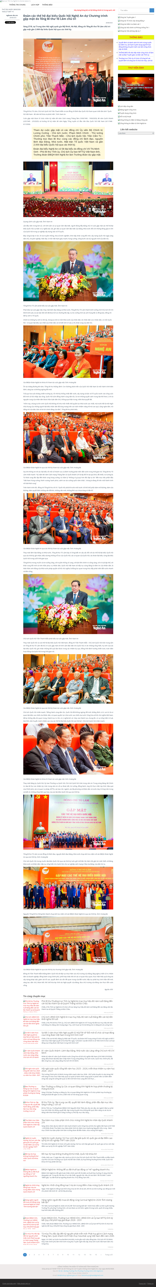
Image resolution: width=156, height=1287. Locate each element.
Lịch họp (35, 5)
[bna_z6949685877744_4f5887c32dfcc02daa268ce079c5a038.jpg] (68, 604)
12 (79, 1255)
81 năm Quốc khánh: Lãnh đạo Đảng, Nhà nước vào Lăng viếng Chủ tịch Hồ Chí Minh (78, 1051)
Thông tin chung (17, 5)
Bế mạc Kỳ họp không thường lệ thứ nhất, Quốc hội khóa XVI (69, 1153)
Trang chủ (142, 1283)
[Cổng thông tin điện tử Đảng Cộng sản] (136, 120)
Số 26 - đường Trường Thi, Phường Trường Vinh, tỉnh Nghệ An (80, 1271)
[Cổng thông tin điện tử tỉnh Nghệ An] (136, 123)
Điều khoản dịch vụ (23, 1283)
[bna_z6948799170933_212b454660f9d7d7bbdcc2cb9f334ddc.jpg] (68, 679)
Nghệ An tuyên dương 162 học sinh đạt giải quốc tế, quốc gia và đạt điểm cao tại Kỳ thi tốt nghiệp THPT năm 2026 (77, 1139)
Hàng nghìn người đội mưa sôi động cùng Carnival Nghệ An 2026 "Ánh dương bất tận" (77, 1201)
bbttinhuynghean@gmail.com (92, 1275)
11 (73, 1255)
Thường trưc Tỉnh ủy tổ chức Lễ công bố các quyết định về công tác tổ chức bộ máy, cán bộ (135, 59)
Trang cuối (109, 1255)
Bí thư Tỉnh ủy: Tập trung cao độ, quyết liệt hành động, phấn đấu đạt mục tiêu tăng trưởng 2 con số (77, 1103)
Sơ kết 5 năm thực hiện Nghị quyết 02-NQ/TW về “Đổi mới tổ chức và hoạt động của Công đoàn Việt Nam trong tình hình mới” (78, 1033)
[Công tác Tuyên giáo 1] (136, 17)
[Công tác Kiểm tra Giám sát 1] (136, 24)
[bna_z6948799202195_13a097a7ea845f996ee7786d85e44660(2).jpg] (68, 351)
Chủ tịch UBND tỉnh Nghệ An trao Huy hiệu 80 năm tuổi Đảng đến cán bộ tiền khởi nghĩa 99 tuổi (77, 1018)
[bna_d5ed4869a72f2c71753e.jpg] (68, 749)
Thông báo (47, 5)
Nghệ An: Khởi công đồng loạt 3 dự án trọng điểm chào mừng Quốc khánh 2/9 (77, 1185)
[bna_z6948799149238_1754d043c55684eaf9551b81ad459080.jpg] (68, 437)
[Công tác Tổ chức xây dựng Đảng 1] (136, 21)
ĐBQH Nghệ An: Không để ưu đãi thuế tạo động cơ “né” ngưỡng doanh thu (76, 1169)
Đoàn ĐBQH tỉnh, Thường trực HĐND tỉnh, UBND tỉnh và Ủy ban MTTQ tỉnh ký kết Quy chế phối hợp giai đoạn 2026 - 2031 (77, 1219)
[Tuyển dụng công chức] (136, 113)
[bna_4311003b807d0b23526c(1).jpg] (68, 888)
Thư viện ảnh (136, 67)
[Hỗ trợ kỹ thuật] (136, 116)
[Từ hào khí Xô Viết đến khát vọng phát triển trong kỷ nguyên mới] (136, 87)
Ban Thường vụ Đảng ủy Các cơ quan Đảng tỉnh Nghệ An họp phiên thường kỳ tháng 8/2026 (77, 1087)
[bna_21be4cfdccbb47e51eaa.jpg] (68, 941)
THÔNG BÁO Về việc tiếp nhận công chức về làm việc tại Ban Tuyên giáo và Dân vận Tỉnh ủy (136, 53)
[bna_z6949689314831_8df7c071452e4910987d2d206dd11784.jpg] (68, 73)
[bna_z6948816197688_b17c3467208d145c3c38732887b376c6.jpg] (68, 822)
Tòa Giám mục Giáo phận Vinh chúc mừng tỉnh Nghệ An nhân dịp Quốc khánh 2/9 (77, 1121)
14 (90, 1255)
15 (96, 1255)
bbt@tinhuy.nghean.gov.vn (67, 1275)
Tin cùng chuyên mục (34, 996)
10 (68, 1255)
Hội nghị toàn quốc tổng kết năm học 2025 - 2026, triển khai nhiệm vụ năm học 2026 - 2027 (78, 1069)
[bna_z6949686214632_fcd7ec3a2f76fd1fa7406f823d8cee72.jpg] (68, 271)
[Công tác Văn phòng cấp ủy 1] (136, 31)
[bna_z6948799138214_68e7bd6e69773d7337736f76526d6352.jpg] (68, 518)
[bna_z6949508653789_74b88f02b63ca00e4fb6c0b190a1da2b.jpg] (68, 189)
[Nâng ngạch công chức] (136, 110)
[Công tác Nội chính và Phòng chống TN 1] (136, 27)
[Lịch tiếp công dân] (136, 106)
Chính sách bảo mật (9, 1283)
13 (85, 1255)
